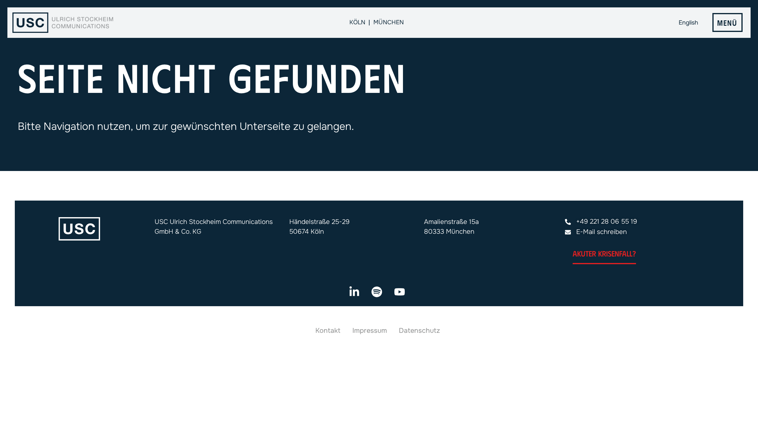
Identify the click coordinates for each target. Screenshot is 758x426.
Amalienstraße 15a (451, 222)
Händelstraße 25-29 (319, 222)
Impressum (369, 330)
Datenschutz (419, 330)
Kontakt (328, 330)
